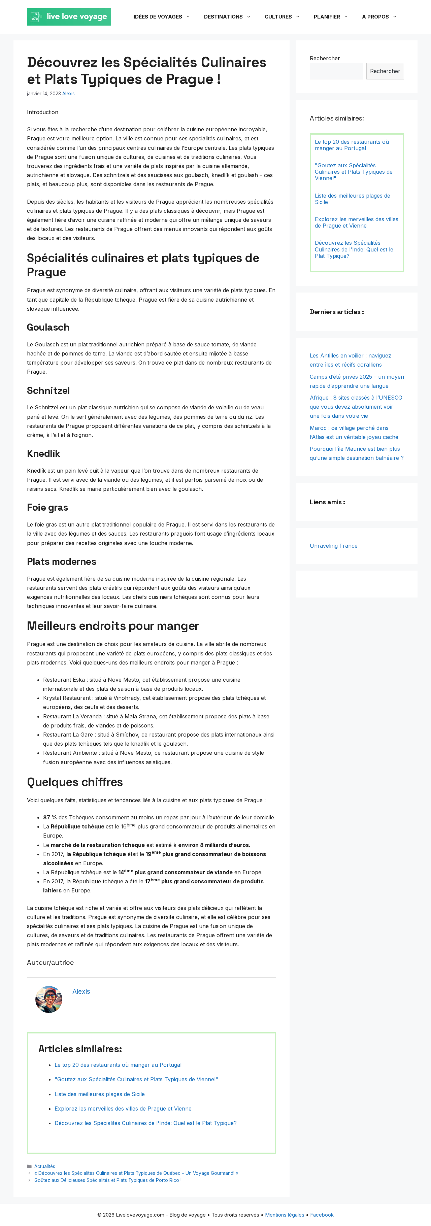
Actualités (44, 1166)
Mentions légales (284, 1215)
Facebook (322, 1215)
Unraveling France (334, 545)
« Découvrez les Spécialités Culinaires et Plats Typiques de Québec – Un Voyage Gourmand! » (136, 1173)
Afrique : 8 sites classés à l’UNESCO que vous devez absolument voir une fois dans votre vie (356, 406)
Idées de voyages (158, 16)
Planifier (327, 16)
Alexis (68, 93)
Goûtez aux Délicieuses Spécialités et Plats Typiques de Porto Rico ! (107, 1180)
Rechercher (325, 58)
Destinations (223, 16)
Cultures (278, 16)
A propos (375, 16)
